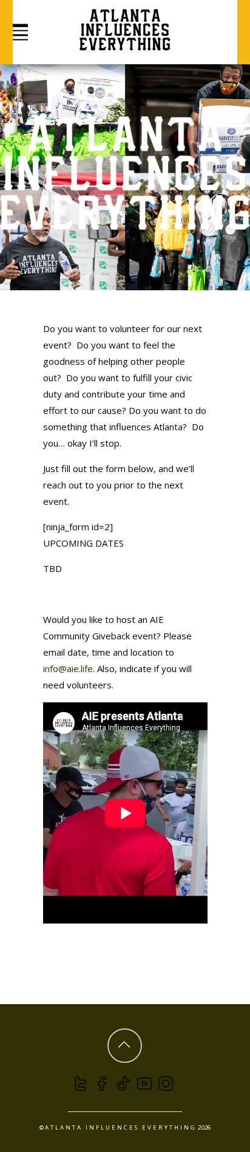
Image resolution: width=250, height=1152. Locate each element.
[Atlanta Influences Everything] (125, 44)
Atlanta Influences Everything (121, 1127)
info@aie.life (68, 668)
